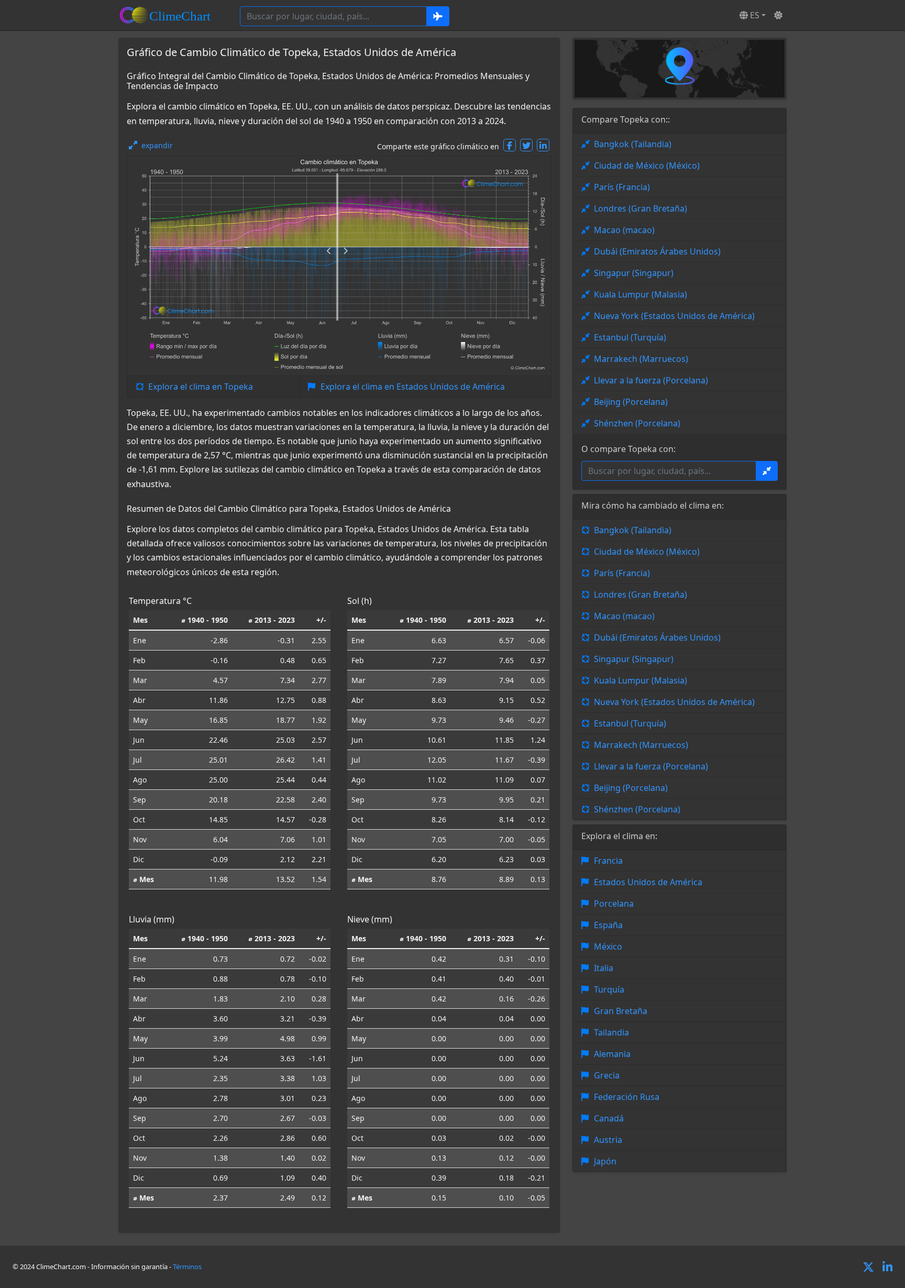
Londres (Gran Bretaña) (640, 208)
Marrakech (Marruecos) (641, 359)
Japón (605, 1161)
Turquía (609, 989)
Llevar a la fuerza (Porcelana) (651, 380)
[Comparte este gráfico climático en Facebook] (509, 145)
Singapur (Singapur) (634, 273)
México (608, 946)
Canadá (609, 1118)
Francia (608, 860)
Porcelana (614, 903)
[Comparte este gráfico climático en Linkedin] (543, 145)
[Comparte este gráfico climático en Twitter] (526, 145)
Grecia (607, 1075)
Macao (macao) (624, 230)
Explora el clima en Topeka (200, 386)
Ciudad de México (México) (647, 165)
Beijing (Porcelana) (631, 402)
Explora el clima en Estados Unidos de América (413, 386)
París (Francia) (622, 187)
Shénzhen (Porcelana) (637, 423)
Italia (603, 968)
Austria (608, 1140)
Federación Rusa (626, 1097)
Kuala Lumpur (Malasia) (640, 294)
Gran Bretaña (620, 1011)
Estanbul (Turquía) (630, 337)
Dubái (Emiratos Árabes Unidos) (657, 251)
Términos (187, 1266)
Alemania (612, 1054)
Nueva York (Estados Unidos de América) (674, 316)
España (608, 925)
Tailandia (611, 1032)
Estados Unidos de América (648, 882)
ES (753, 15)
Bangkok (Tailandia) (632, 144)
